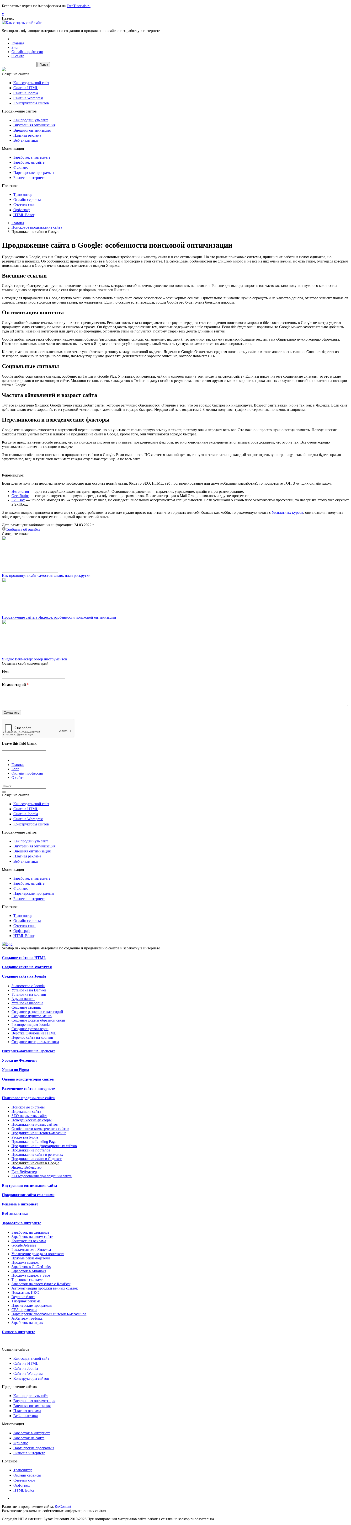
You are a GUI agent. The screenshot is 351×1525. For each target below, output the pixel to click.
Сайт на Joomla (25, 93)
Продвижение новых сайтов (34, 1124)
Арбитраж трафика (27, 1318)
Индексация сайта (26, 1111)
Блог (15, 47)
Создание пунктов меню (31, 1016)
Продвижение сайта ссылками (28, 1195)
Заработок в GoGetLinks (31, 1267)
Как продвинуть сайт (30, 120)
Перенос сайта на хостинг (32, 1037)
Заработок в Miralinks (28, 1271)
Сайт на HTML (25, 88)
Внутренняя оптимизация (34, 125)
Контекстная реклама (28, 1241)
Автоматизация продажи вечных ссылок (44, 1288)
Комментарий (15, 685)
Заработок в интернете (31, 157)
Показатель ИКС (25, 1292)
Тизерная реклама (26, 1301)
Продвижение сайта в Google (35, 1163)
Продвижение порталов (30, 1150)
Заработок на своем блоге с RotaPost (40, 1284)
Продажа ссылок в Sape (30, 1275)
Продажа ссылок (25, 1262)
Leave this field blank (19, 743)
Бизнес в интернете (29, 178)
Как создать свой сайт (31, 83)
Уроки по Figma (15, 1070)
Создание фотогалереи (29, 1029)
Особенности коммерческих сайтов (40, 1129)
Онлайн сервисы (27, 200)
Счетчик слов (24, 205)
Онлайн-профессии (27, 52)
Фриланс (20, 167)
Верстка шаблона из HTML (33, 1033)
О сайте (17, 56)
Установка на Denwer (28, 990)
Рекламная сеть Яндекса (31, 1249)
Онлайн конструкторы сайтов (28, 1079)
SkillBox (18, 500)
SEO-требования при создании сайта (41, 1176)
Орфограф (21, 210)
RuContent (63, 1506)
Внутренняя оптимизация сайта (29, 1185)
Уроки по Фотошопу (19, 1060)
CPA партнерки (24, 1310)
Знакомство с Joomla (28, 986)
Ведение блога (23, 1297)
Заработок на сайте (28, 162)
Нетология (20, 491)
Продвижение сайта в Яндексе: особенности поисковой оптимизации (59, 617)
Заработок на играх (27, 1323)
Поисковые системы (28, 1107)
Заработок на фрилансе (30, 1232)
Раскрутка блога (24, 1137)
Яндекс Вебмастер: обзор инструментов (34, 659)
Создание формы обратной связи (38, 1020)
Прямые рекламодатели (30, 1258)
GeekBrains (20, 496)
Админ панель (23, 999)
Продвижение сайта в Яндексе (36, 1159)
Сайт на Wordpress (28, 98)
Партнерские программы (33, 173)
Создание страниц (26, 1007)
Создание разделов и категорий (37, 1012)
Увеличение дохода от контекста (37, 1254)
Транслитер (22, 195)
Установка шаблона (27, 1003)
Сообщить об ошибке (22, 529)
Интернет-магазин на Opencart (28, 1051)
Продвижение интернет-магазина (38, 1133)
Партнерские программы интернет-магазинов (48, 1314)
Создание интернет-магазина (35, 1042)
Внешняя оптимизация (32, 130)
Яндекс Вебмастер (26, 1167)
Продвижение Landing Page (33, 1142)
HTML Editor (23, 215)
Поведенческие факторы (31, 1120)
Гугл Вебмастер (24, 1172)
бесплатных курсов (287, 512)
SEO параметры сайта (29, 1116)
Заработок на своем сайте (32, 1237)
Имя (6, 671)
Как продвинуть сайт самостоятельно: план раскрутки (46, 575)
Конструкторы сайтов (31, 103)
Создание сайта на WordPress (27, 967)
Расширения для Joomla (30, 1024)
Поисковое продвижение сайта (36, 227)
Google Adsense (23, 1245)
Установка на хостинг (29, 994)
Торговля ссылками (27, 1280)
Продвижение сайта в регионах (37, 1154)
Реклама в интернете (20, 1204)
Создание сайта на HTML (24, 958)
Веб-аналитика (25, 140)
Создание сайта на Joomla (24, 976)
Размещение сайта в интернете (28, 1088)
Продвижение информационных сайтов (44, 1146)
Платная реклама (27, 135)
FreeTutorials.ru (78, 6)
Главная (17, 43)
